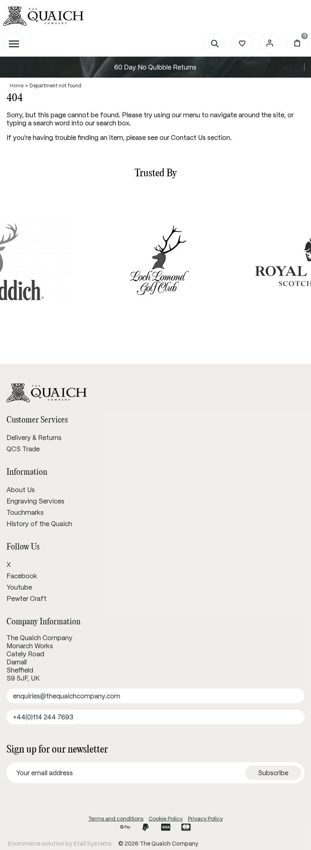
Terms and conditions (115, 818)
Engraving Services (35, 501)
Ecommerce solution (36, 843)
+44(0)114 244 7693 (43, 717)
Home (16, 85)
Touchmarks (25, 512)
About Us (20, 490)
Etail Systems (93, 843)
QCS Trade (23, 449)
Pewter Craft (26, 598)
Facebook (21, 576)
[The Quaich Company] (155, 16)
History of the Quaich (39, 524)
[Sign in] (269, 43)
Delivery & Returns (34, 437)
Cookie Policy (166, 818)
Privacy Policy (205, 818)
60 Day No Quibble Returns (155, 67)
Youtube (19, 587)
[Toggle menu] (13, 43)
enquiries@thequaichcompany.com (66, 696)
